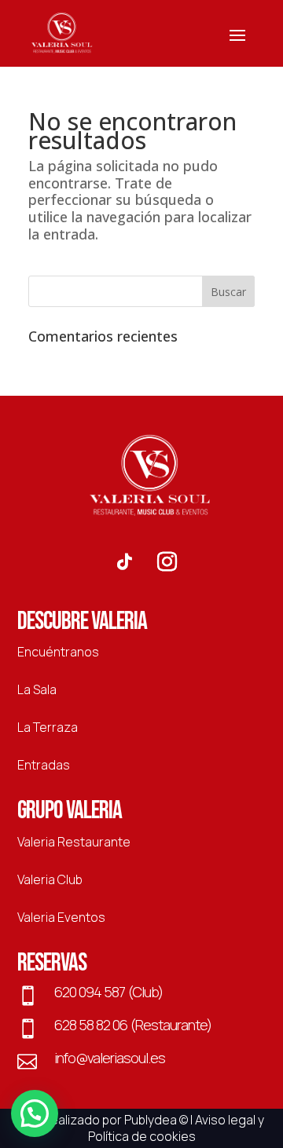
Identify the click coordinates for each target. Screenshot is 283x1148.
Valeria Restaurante (73, 841)
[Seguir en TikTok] (124, 562)
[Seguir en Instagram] (166, 562)
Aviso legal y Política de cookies (176, 1128)
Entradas (43, 764)
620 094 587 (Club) (108, 991)
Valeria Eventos (61, 917)
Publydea (150, 1119)
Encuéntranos (58, 651)
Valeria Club (50, 879)
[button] (34, 1113)
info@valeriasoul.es (109, 1057)
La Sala (37, 689)
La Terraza (47, 727)
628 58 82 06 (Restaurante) (132, 1024)
